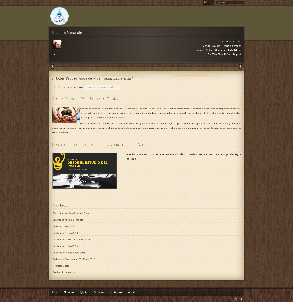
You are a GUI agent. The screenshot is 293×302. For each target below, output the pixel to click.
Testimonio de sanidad (64, 272)
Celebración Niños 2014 (65, 233)
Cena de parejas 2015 (64, 226)
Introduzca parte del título (68, 87)
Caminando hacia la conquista (68, 220)
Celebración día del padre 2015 (69, 252)
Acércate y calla (61, 265)
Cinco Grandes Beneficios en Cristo (85, 98)
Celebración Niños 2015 (65, 246)
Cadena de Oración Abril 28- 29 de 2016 (74, 259)
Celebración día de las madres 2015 (71, 239)
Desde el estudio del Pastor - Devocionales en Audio (100, 144)
